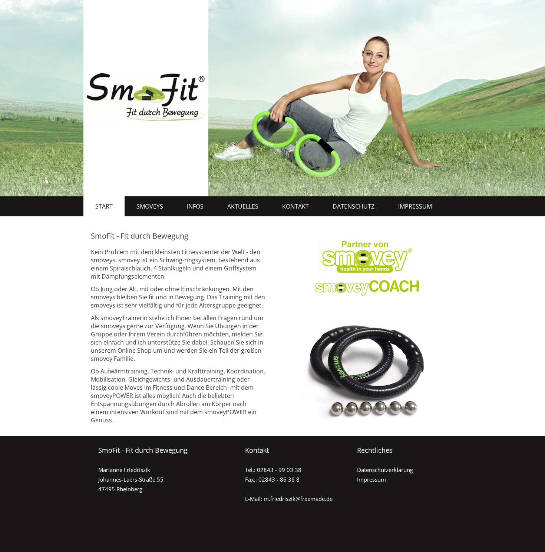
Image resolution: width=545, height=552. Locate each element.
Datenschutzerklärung (385, 469)
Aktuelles (242, 206)
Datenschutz (353, 206)
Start (104, 206)
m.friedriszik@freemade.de (298, 498)
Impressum (415, 206)
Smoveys (149, 206)
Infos (195, 206)
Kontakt (295, 206)
